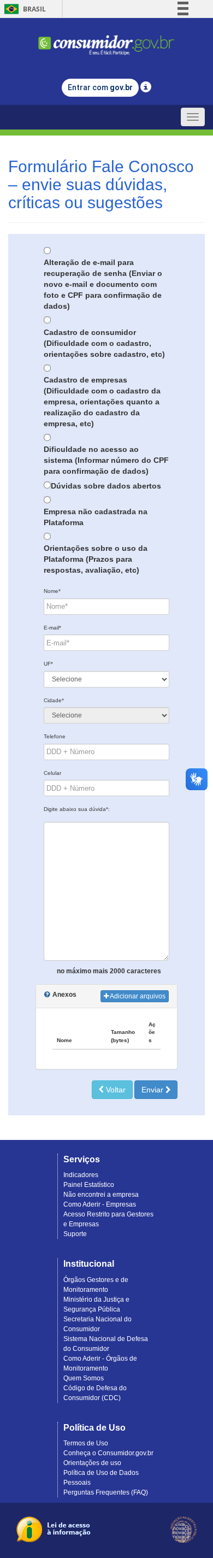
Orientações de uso (92, 1463)
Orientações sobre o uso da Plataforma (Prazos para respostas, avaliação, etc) (95, 559)
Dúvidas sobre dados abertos (106, 485)
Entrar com (100, 87)
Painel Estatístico (88, 1185)
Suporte (75, 1234)
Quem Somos (83, 1378)
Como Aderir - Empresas (99, 1204)
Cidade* (54, 700)
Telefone (55, 736)
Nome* (52, 591)
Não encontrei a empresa (101, 1194)
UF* (48, 664)
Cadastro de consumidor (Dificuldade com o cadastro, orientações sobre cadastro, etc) (104, 343)
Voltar (115, 1089)
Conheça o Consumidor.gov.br (108, 1453)
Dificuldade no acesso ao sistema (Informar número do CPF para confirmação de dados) (106, 460)
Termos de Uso (85, 1443)
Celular (52, 773)
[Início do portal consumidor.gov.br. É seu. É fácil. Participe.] (106, 40)
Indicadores (80, 1175)
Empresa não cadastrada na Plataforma (95, 517)
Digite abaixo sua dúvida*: (77, 809)
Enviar (153, 1089)
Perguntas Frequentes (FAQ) (105, 1492)
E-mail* (52, 628)
